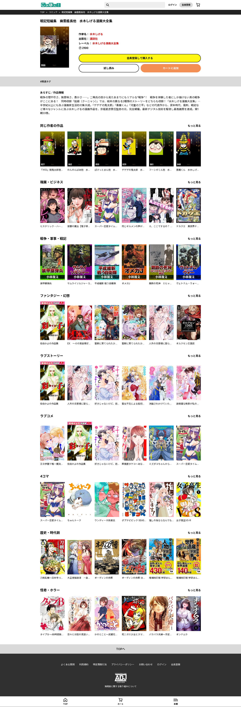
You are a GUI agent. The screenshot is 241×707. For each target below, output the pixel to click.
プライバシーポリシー (122, 664)
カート (120, 704)
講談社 (94, 38)
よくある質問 (68, 664)
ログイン (172, 4)
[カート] (198, 5)
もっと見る (194, 125)
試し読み (109, 68)
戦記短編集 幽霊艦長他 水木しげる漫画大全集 (85, 12)
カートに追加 (171, 68)
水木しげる (96, 34)
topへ (120, 649)
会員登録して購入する (140, 58)
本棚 (176, 704)
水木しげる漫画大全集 (105, 43)
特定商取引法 (100, 664)
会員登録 (186, 4)
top (42, 12)
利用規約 (83, 664)
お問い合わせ (146, 664)
